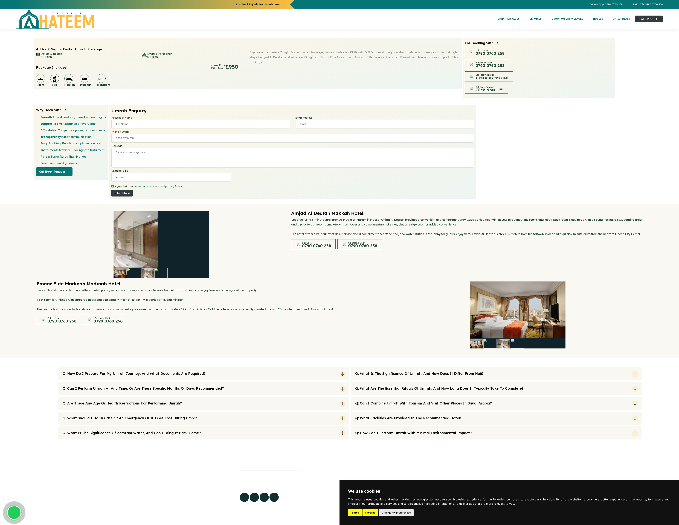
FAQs (159, 473)
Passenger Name (121, 117)
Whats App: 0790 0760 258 (606, 4)
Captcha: (119, 170)
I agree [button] (355, 512)
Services (536, 18)
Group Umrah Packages (567, 18)
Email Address (303, 117)
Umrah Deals (621, 18)
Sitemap (162, 480)
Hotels (598, 18)
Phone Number (120, 131)
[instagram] (274, 497)
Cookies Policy (166, 495)
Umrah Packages (509, 18)
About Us (162, 487)
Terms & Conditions (169, 509)
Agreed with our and (148, 186)
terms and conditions (146, 186)
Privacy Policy (165, 502)
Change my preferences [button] (396, 512)
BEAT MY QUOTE (648, 19)
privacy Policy (173, 186)
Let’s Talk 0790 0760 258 (648, 4)
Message (116, 146)
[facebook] (244, 497)
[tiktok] (254, 497)
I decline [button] (370, 512)
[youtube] (264, 497)
